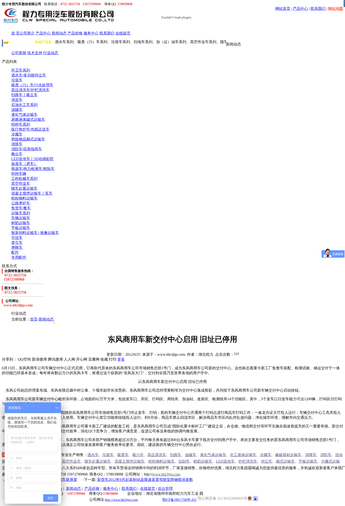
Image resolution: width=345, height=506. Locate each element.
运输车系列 (20, 213)
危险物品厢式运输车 (28, 139)
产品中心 (300, 9)
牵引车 (17, 243)
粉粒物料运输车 (24, 198)
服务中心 (91, 33)
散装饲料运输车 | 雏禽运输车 (35, 233)
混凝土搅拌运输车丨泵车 (32, 193)
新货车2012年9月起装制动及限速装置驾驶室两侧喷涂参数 (145, 480)
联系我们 (318, 9)
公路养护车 (20, 203)
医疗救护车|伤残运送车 (30, 129)
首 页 (15, 33)
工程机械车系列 (24, 179)
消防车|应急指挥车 (26, 149)
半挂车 (17, 238)
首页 (34, 319)
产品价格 (75, 33)
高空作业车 (20, 183)
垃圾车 (17, 80)
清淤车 (17, 100)
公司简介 (27, 33)
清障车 (17, 144)
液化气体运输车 (24, 115)
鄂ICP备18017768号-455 (179, 500)
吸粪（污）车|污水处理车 (32, 85)
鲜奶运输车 (20, 223)
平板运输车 (20, 228)
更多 (121, 359)
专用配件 (18, 257)
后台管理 (165, 489)
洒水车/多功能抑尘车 (28, 75)
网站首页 (282, 9)
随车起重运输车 (24, 188)
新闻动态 (59, 33)
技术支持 (34, 53)
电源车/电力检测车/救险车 (32, 169)
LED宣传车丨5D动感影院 (32, 159)
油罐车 (17, 110)
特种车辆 (18, 174)
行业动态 (50, 53)
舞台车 (17, 154)
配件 (15, 252)
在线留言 (122, 33)
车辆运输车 (20, 218)
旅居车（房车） (24, 164)
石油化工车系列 (24, 105)
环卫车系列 (20, 70)
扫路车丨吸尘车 (24, 95)
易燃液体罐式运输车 (28, 119)
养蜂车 (17, 247)
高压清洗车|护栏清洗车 (30, 90)
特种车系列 (20, 124)
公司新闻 (18, 53)
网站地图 (335, 9)
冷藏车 (17, 134)
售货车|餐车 (21, 208)
